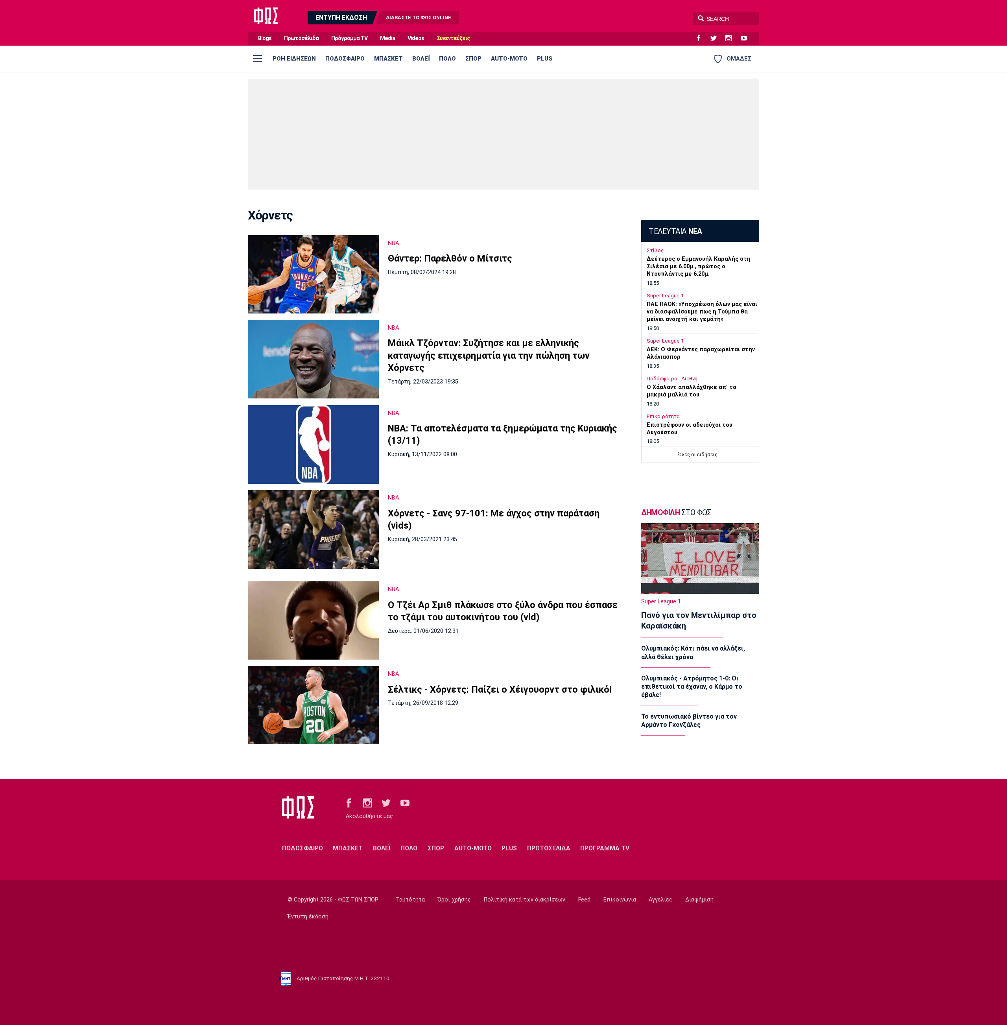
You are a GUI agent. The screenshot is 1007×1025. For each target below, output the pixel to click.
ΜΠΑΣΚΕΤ (388, 58)
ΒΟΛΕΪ (421, 58)
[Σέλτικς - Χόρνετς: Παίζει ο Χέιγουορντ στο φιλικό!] (313, 705)
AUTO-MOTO (509, 58)
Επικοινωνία (619, 899)
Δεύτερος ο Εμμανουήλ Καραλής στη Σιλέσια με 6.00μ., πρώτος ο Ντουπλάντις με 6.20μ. (699, 266)
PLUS (544, 58)
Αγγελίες (660, 899)
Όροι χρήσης (454, 899)
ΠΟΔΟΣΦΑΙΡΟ (345, 58)
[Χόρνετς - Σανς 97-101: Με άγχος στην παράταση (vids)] (313, 529)
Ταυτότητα (410, 899)
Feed (584, 899)
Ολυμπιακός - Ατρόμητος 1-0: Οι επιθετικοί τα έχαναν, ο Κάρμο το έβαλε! (691, 687)
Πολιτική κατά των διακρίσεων (524, 899)
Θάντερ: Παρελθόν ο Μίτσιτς (450, 258)
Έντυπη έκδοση (308, 916)
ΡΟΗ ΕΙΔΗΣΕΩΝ (294, 58)
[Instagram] (731, 38)
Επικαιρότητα (663, 416)
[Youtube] (747, 38)
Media (387, 38)
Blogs (264, 38)
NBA (393, 243)
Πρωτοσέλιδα (301, 38)
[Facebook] (701, 38)
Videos (416, 38)
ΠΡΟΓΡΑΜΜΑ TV (604, 848)
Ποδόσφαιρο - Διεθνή (672, 379)
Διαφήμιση (699, 899)
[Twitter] (716, 38)
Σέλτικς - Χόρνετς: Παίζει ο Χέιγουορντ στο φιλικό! (500, 689)
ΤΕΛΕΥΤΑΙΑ (675, 231)
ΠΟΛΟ (447, 58)
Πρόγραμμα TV (349, 38)
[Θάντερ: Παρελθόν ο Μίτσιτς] (313, 274)
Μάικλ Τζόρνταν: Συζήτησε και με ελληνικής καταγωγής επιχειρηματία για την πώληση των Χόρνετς (489, 355)
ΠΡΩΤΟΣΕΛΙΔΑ (548, 848)
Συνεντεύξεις (453, 38)
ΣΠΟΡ (473, 58)
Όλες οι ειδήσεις (697, 454)
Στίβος (655, 250)
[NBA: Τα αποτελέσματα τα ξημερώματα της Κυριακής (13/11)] (313, 444)
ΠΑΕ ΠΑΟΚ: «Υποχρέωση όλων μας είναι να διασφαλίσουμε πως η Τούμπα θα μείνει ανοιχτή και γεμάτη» (702, 312)
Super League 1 (665, 296)
